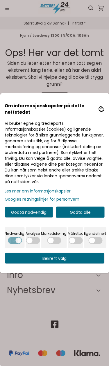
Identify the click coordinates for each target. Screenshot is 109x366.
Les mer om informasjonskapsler (38, 191)
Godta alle (80, 212)
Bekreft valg (54, 258)
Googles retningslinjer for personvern (42, 199)
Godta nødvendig (29, 212)
